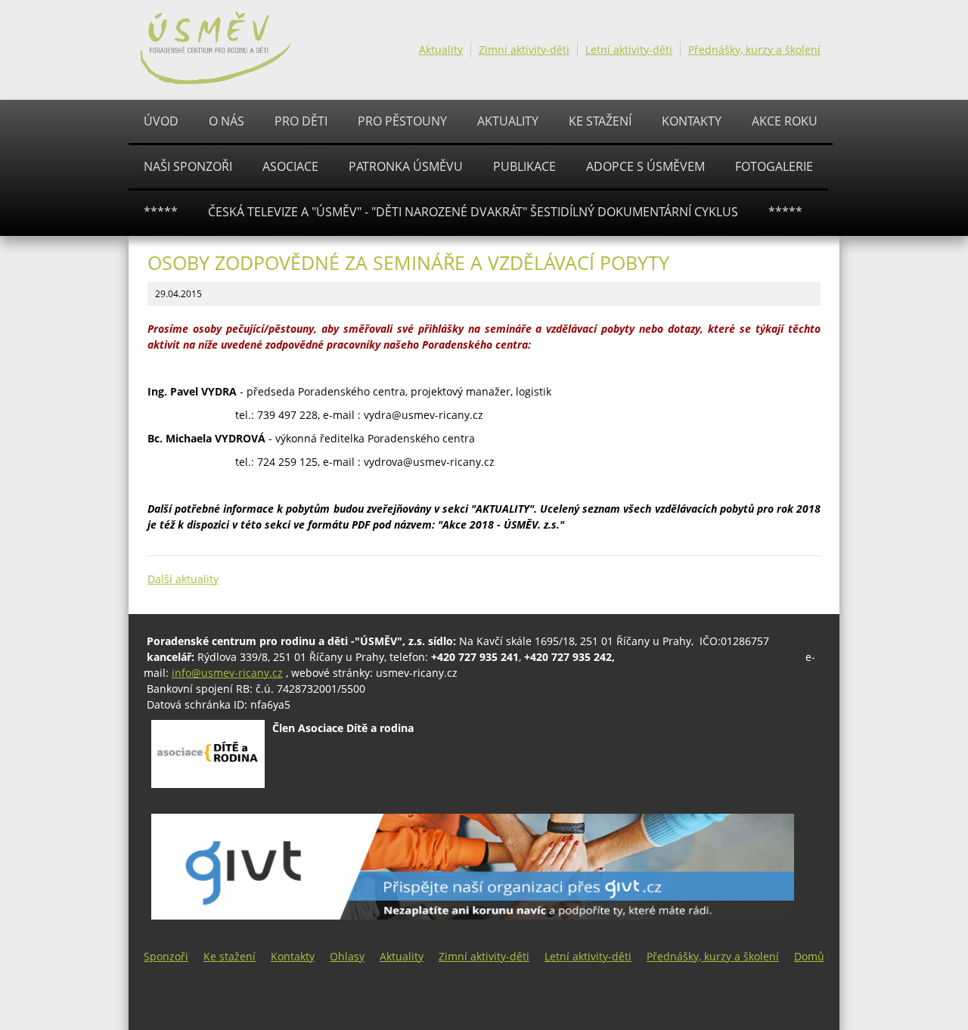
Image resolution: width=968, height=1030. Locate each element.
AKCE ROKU (785, 121)
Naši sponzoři (188, 166)
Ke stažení (600, 121)
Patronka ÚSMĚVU (406, 166)
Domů (809, 956)
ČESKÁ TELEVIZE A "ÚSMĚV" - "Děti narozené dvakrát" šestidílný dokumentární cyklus (473, 211)
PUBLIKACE (524, 166)
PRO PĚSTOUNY (402, 121)
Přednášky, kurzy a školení (754, 49)
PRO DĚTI (301, 121)
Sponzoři (166, 956)
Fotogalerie (774, 166)
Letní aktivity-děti (628, 49)
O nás (226, 121)
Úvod (161, 121)
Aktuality (441, 49)
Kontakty (691, 121)
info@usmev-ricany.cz (227, 672)
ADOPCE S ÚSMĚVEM (645, 166)
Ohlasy (347, 956)
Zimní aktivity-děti (524, 49)
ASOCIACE (290, 166)
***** (161, 211)
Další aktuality (183, 579)
